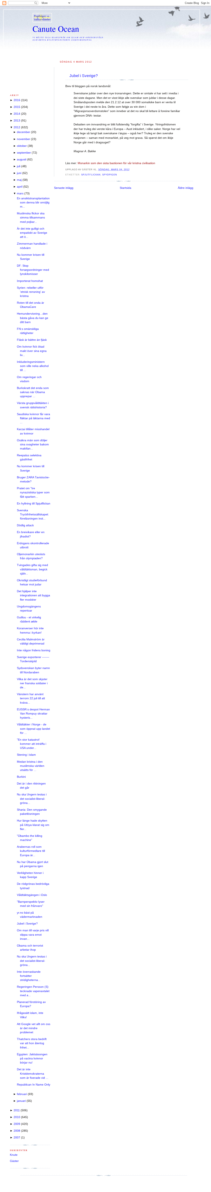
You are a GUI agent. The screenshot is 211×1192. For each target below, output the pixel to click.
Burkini (21, 776)
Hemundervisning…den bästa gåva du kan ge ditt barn (32, 318)
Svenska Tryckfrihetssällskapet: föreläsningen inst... (33, 514)
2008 (17, 1130)
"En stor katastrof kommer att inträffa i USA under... (31, 744)
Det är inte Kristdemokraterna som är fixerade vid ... (32, 1073)
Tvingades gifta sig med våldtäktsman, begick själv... (32, 569)
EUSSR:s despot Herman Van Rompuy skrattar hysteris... (33, 713)
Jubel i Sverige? (83, 76)
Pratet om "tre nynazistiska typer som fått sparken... (33, 492)
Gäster (14, 1161)
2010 (17, 1117)
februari (22, 1094)
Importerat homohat (30, 281)
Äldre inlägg (185, 187)
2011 (17, 1110)
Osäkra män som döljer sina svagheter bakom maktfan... (33, 444)
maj (19, 179)
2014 (17, 113)
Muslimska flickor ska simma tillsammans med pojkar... (31, 217)
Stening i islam (26, 754)
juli (18, 166)
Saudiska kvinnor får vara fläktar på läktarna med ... (33, 418)
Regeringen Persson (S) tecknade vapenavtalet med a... (33, 991)
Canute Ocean (56, 28)
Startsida (125, 187)
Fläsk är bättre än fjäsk (32, 339)
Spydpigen (109, 174)
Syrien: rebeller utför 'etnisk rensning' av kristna (31, 292)
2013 (17, 120)
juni (19, 173)
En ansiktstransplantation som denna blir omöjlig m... (33, 202)
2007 (17, 1137)
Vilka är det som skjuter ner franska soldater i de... (32, 683)
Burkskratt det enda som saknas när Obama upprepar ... (33, 392)
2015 (17, 107)
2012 (17, 127)
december (23, 132)
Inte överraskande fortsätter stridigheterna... (29, 976)
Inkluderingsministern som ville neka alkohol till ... (33, 366)
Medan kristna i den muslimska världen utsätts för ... (30, 766)
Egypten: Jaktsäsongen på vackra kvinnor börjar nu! (32, 1058)
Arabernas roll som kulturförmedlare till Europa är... (31, 851)
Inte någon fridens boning (33, 650)
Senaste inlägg (63, 187)
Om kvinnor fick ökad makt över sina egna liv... (32, 351)
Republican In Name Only (33, 1084)
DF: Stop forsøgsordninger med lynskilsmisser (33, 270)
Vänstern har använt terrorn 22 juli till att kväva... (31, 698)
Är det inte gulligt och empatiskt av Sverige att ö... (32, 233)
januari (21, 1100)
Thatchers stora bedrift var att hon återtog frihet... (32, 1043)
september (24, 152)
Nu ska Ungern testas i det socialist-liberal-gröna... (32, 798)
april (19, 186)
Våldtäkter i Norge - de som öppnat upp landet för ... (33, 728)
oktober (22, 145)
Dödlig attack (25, 525)
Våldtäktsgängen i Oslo (32, 895)
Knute (14, 1154)
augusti (21, 159)
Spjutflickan (91, 174)
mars (20, 193)
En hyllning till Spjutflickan (33, 503)
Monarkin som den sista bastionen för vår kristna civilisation (116, 163)
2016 (17, 100)
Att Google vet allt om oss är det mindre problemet (33, 1028)
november (23, 139)
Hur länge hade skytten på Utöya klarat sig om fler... (33, 825)
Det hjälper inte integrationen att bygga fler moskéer (33, 595)
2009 (17, 1123)
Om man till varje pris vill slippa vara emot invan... (33, 934)
